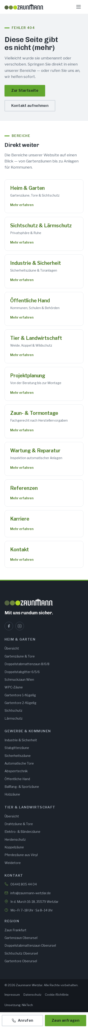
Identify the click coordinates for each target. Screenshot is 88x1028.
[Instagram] (19, 626)
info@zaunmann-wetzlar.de (30, 893)
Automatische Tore (19, 763)
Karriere (19, 519)
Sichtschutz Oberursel (21, 953)
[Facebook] (9, 626)
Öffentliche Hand (30, 300)
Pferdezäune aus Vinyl (21, 855)
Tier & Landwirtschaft (36, 338)
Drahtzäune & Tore (19, 824)
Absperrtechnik (16, 771)
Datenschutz (32, 994)
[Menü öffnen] (78, 7)
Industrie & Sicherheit (35, 263)
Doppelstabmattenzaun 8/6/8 (27, 664)
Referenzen (23, 488)
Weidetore (13, 863)
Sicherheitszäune (18, 756)
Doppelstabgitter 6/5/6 (22, 672)
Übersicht (12, 648)
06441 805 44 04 (23, 884)
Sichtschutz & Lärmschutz (41, 225)
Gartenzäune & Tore (20, 656)
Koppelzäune (14, 847)
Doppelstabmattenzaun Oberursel (30, 945)
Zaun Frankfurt (15, 930)
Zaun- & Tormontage (34, 413)
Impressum (12, 994)
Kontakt (19, 549)
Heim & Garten (27, 188)
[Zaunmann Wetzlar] (44, 602)
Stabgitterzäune (17, 748)
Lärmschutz (14, 718)
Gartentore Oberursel (21, 961)
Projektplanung (27, 375)
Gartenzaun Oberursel (21, 938)
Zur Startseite (24, 90)
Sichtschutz (13, 710)
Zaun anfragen (65, 1020)
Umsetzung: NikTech (19, 1005)
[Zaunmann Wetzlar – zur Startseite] (24, 6)
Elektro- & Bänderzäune (22, 831)
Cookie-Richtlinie (57, 994)
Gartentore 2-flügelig (20, 703)
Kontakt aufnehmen (29, 105)
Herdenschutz (15, 839)
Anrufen (25, 1020)
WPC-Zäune (14, 687)
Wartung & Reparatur (35, 450)
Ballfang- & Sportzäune (22, 787)
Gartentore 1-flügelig (20, 695)
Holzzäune (12, 794)
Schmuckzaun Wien (19, 679)
